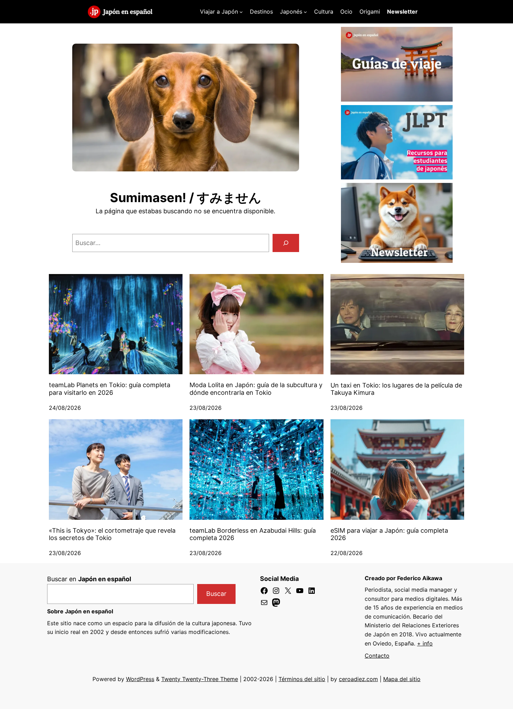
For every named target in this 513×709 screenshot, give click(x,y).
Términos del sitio (301, 678)
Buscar (216, 593)
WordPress (140, 678)
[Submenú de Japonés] (305, 12)
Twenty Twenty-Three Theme (199, 678)
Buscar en (89, 579)
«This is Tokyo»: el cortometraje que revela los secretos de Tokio (112, 534)
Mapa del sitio (402, 678)
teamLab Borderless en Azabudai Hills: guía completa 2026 (252, 534)
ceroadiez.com (358, 678)
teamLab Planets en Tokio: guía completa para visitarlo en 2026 (109, 388)
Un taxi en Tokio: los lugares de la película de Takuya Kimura (396, 389)
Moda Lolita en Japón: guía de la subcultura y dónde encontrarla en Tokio (255, 388)
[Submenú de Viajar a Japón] (241, 12)
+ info (425, 643)
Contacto (377, 655)
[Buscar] (286, 243)
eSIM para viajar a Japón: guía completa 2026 (389, 534)
